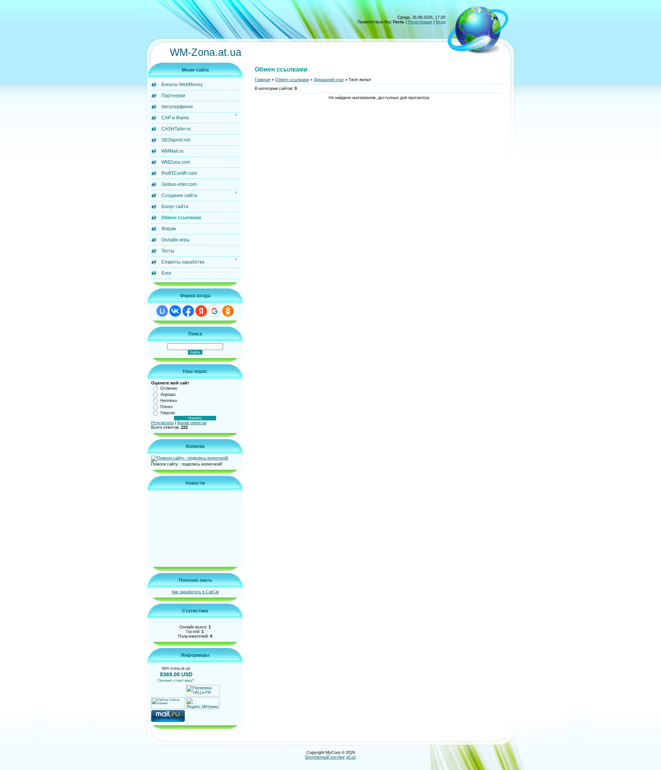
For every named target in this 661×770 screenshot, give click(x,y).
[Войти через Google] (214, 311)
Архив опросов (191, 422)
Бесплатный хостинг (325, 757)
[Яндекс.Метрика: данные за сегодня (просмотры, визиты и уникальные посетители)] (203, 703)
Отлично (168, 388)
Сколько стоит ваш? (176, 680)
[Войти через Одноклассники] (228, 311)
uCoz (351, 757)
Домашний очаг (329, 79)
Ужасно (167, 412)
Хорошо (168, 394)
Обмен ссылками (292, 79)
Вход (440, 22)
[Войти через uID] (162, 311)
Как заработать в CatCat (195, 591)
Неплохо (168, 400)
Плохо (166, 406)
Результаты (162, 422)
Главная (262, 79)
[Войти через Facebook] (188, 311)
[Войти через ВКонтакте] (175, 311)
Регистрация (420, 22)
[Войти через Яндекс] (201, 311)
